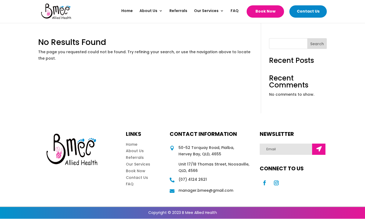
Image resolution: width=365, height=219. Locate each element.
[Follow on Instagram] (276, 183)
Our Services (206, 11)
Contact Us (308, 11)
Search (317, 44)
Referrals (178, 11)
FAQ (235, 11)
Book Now (265, 11)
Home (127, 11)
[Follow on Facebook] (264, 183)
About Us (148, 11)
